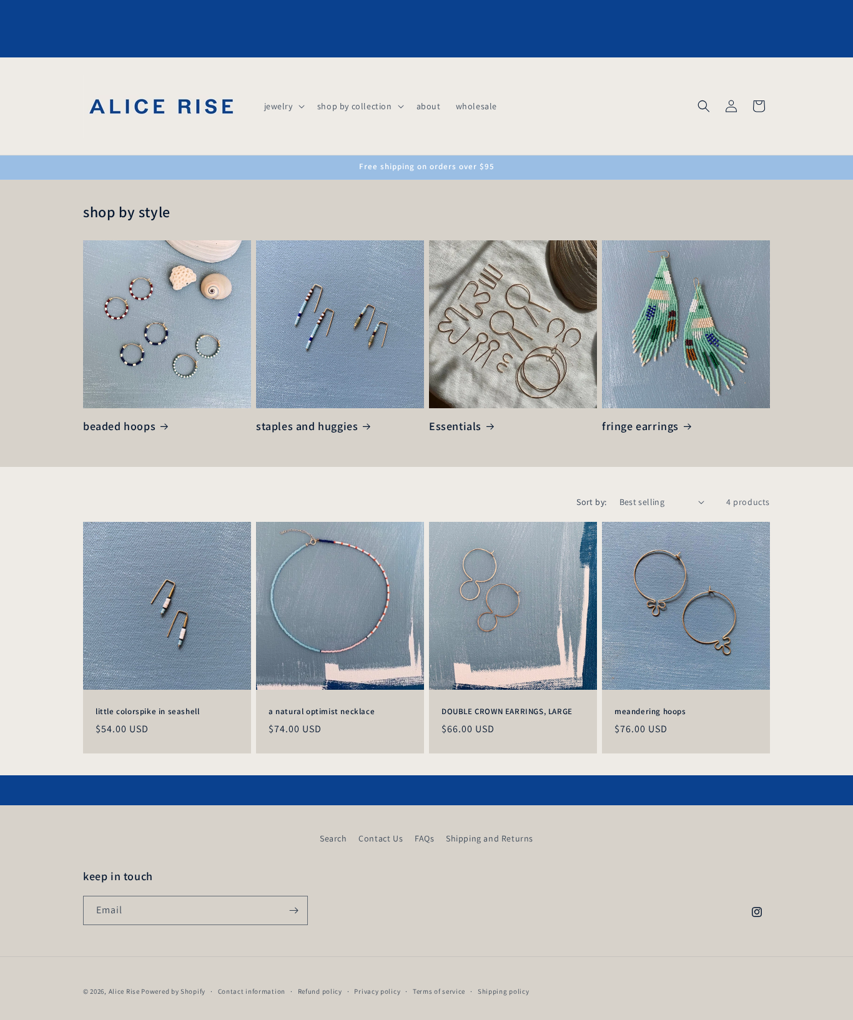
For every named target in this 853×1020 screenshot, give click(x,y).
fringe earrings (640, 426)
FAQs (424, 838)
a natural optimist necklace (322, 712)
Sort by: (591, 502)
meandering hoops (650, 712)
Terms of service (439, 991)
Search (333, 838)
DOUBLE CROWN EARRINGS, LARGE (507, 712)
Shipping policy (504, 991)
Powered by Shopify (173, 991)
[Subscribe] (293, 910)
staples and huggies (307, 426)
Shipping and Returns (489, 838)
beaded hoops (119, 426)
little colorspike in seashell (147, 712)
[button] (283, 106)
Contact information (251, 991)
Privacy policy (377, 991)
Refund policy (320, 991)
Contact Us (380, 838)
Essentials (455, 426)
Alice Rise (124, 991)
